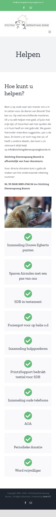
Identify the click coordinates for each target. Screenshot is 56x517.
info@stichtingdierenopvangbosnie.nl (28, 2)
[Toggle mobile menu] (50, 31)
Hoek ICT (47, 496)
